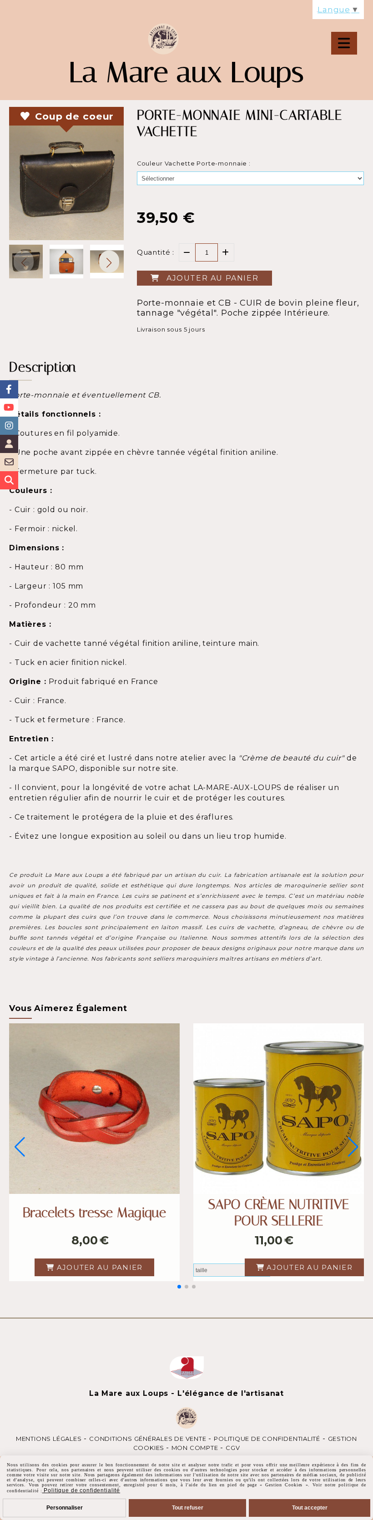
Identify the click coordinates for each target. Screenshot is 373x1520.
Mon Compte (194, 1447)
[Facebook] (9, 389)
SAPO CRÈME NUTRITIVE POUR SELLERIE (278, 1212)
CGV (233, 1447)
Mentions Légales (48, 1438)
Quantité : (156, 252)
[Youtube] (9, 407)
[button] (109, 261)
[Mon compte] (9, 444)
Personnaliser (64, 1508)
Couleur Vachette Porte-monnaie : (194, 163)
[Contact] (9, 462)
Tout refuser (187, 1508)
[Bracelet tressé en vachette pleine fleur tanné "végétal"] (94, 1108)
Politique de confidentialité (267, 1438)
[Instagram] (9, 426)
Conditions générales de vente (148, 1438)
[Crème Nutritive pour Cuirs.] (278, 1108)
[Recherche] (9, 480)
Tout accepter (310, 1508)
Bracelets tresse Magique (94, 1212)
